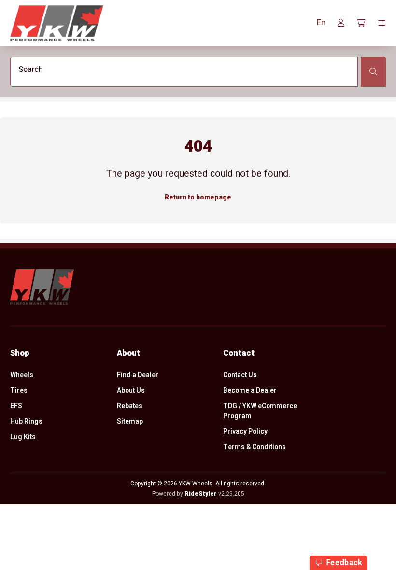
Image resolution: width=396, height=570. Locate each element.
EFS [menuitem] (16, 406)
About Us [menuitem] (131, 390)
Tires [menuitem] (19, 390)
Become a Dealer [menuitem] (250, 390)
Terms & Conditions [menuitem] (254, 447)
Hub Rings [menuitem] (26, 421)
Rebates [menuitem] (129, 406)
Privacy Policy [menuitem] (245, 432)
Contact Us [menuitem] (240, 375)
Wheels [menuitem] (21, 375)
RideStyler (200, 493)
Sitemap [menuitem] (130, 421)
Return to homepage (198, 197)
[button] (321, 22)
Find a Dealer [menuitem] (137, 375)
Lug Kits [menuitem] (23, 437)
